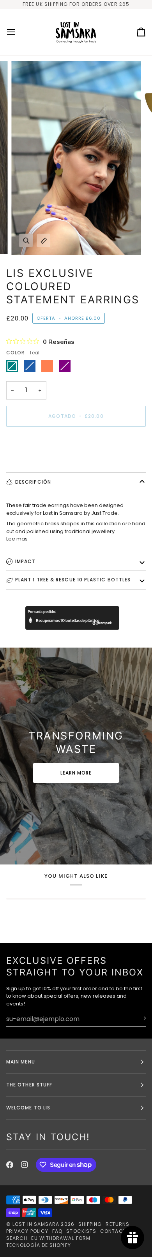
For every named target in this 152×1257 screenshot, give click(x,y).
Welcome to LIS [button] (28, 1107)
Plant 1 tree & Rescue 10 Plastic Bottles (73, 579)
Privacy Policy (27, 1231)
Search (16, 1238)
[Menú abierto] (18, 32)
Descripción (33, 482)
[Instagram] (24, 1164)
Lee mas (17, 538)
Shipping (90, 1224)
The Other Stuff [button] (29, 1084)
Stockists (81, 1231)
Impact (25, 561)
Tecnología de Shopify (38, 1245)
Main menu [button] (20, 1061)
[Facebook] (9, 1164)
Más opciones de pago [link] (35, 462)
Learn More (76, 772)
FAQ (57, 1231)
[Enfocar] (26, 240)
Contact (113, 1231)
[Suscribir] (139, 1018)
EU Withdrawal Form (60, 1238)
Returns (117, 1224)
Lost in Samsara (35, 1224)
